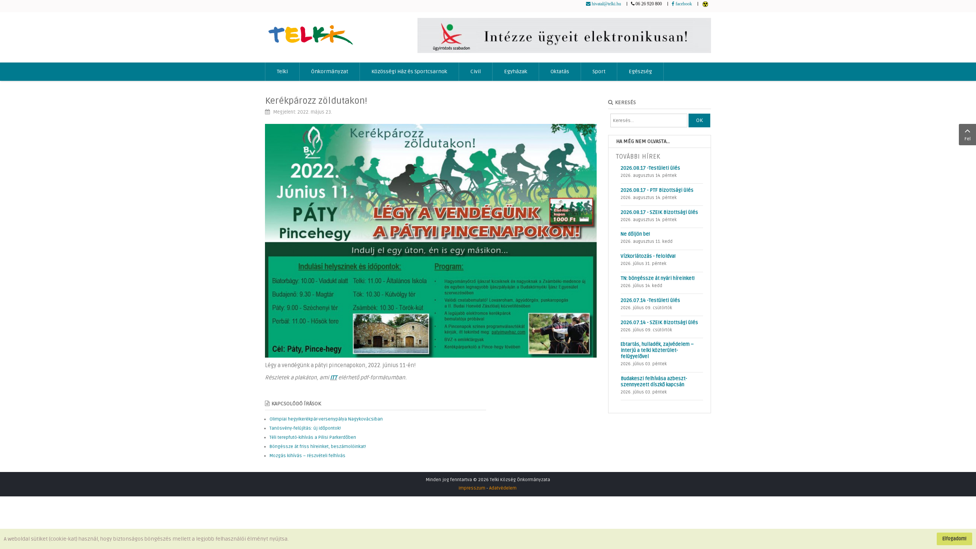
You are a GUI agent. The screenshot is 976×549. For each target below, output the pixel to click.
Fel (968, 139)
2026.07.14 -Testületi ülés (650, 300)
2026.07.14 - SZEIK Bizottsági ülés (659, 322)
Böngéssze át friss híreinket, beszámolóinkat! (318, 446)
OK (699, 120)
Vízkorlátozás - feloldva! (648, 256)
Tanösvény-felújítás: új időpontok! (305, 428)
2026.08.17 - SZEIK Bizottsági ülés (659, 212)
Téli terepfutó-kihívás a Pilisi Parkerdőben (313, 437)
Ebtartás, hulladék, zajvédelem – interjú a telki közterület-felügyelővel (657, 350)
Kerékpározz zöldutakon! (316, 100)
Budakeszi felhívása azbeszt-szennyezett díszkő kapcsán (654, 382)
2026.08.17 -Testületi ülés (650, 168)
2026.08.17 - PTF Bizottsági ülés (657, 190)
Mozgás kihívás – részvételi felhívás (307, 456)
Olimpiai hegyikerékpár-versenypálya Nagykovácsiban (326, 419)
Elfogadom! (954, 539)
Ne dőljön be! (635, 234)
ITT (333, 377)
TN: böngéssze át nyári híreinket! (658, 278)
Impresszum (472, 488)
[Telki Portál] (310, 31)
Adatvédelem (503, 488)
